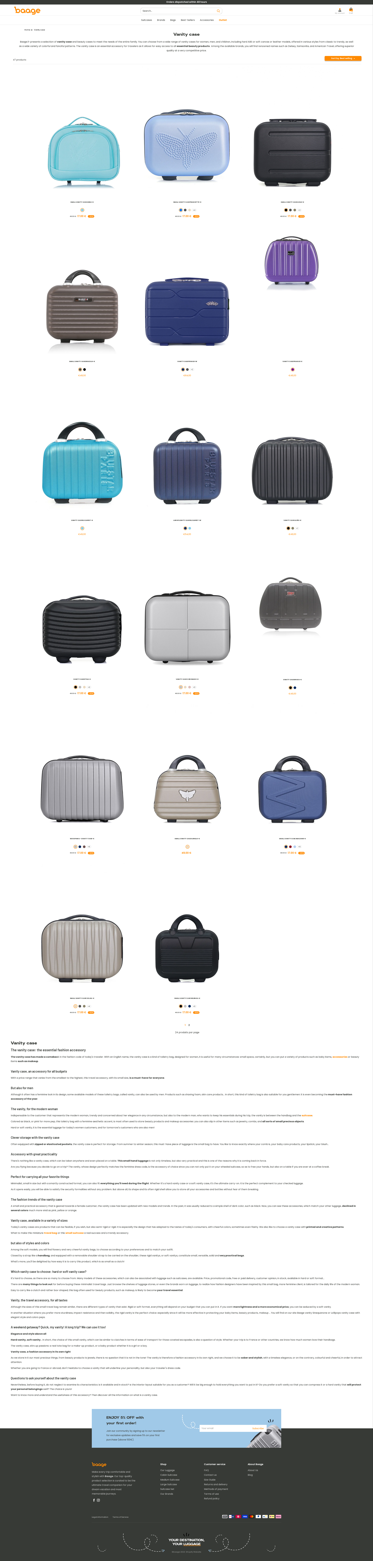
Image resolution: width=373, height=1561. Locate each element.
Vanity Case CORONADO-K (187, 679)
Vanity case (39, 29)
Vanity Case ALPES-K (292, 520)
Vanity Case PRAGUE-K (292, 361)
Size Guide (209, 1479)
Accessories (207, 20)
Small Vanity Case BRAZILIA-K (82, 361)
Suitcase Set (167, 1489)
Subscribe (258, 1428)
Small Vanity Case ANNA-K (82, 202)
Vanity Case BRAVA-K (292, 679)
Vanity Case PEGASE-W (187, 361)
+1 (297, 528)
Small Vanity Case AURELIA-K (187, 838)
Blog (250, 1475)
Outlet (223, 20)
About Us (253, 1470)
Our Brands (166, 1494)
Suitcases (146, 20)
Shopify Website (193, 1552)
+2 (299, 210)
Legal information (100, 1517)
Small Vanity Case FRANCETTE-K (187, 202)
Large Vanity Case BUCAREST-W (187, 520)
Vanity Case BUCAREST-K (82, 520)
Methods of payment (216, 1489)
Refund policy (211, 1498)
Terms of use (211, 1494)
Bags (173, 20)
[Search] (218, 10)
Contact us (210, 1475)
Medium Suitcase (170, 1479)
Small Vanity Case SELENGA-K (187, 998)
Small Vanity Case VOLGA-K (82, 998)
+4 (194, 210)
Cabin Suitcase (168, 1475)
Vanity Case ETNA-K (82, 679)
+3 (89, 687)
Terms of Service (121, 1517)
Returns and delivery (215, 1484)
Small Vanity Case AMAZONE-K (292, 838)
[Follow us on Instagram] (98, 1501)
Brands (161, 20)
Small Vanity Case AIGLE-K (292, 202)
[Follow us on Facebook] (94, 1501)
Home (27, 29)
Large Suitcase (168, 1484)
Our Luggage (167, 1470)
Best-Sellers (188, 20)
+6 (89, 846)
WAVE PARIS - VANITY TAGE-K (82, 838)
